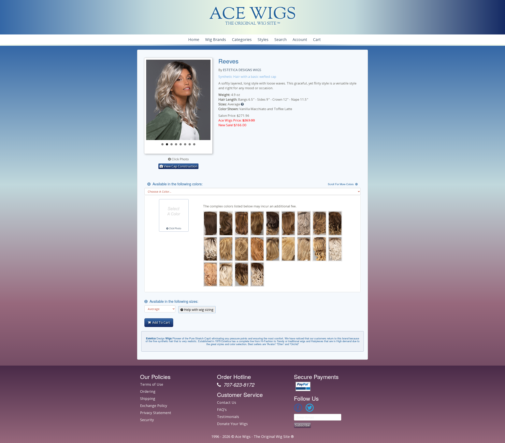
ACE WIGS (252, 15)
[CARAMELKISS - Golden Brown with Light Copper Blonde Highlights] (288, 223)
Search (280, 39)
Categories (242, 39)
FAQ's (222, 409)
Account (300, 39)
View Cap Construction (180, 166)
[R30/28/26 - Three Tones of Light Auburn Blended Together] (257, 249)
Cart (317, 39)
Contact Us (226, 402)
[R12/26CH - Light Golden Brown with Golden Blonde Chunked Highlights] (226, 249)
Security (147, 419)
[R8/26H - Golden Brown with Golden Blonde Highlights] (257, 223)
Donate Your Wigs (232, 423)
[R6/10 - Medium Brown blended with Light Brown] (226, 223)
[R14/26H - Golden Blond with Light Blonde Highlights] (242, 249)
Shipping (147, 398)
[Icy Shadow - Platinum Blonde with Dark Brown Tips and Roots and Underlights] (210, 249)
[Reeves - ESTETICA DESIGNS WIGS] (178, 100)
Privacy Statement (155, 412)
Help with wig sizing (198, 309)
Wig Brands (215, 39)
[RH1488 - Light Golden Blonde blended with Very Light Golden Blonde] (288, 249)
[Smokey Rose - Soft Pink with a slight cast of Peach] (210, 274)
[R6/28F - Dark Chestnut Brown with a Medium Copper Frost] (242, 223)
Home (193, 39)
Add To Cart (160, 322)
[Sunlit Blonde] (226, 274)
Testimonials (228, 416)
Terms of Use (151, 384)
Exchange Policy (153, 405)
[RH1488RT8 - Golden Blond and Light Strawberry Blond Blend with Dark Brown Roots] (304, 249)
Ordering (147, 391)
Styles (263, 39)
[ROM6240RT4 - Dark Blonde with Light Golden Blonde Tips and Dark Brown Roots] (319, 249)
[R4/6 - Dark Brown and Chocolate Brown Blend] (210, 223)
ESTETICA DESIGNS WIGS (242, 70)
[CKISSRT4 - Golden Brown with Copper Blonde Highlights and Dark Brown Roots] (319, 223)
